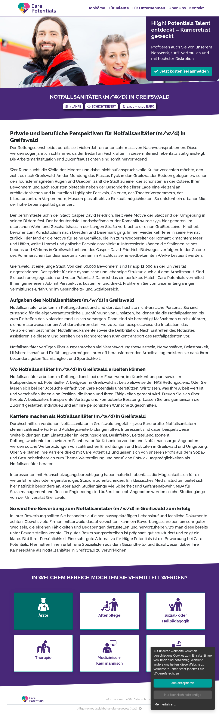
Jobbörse (96, 8)
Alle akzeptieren (182, 683)
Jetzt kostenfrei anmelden (184, 71)
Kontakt (196, 8)
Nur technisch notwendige (182, 694)
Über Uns (177, 8)
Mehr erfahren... (165, 704)
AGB (129, 699)
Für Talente (119, 8)
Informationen (115, 699)
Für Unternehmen (148, 8)
